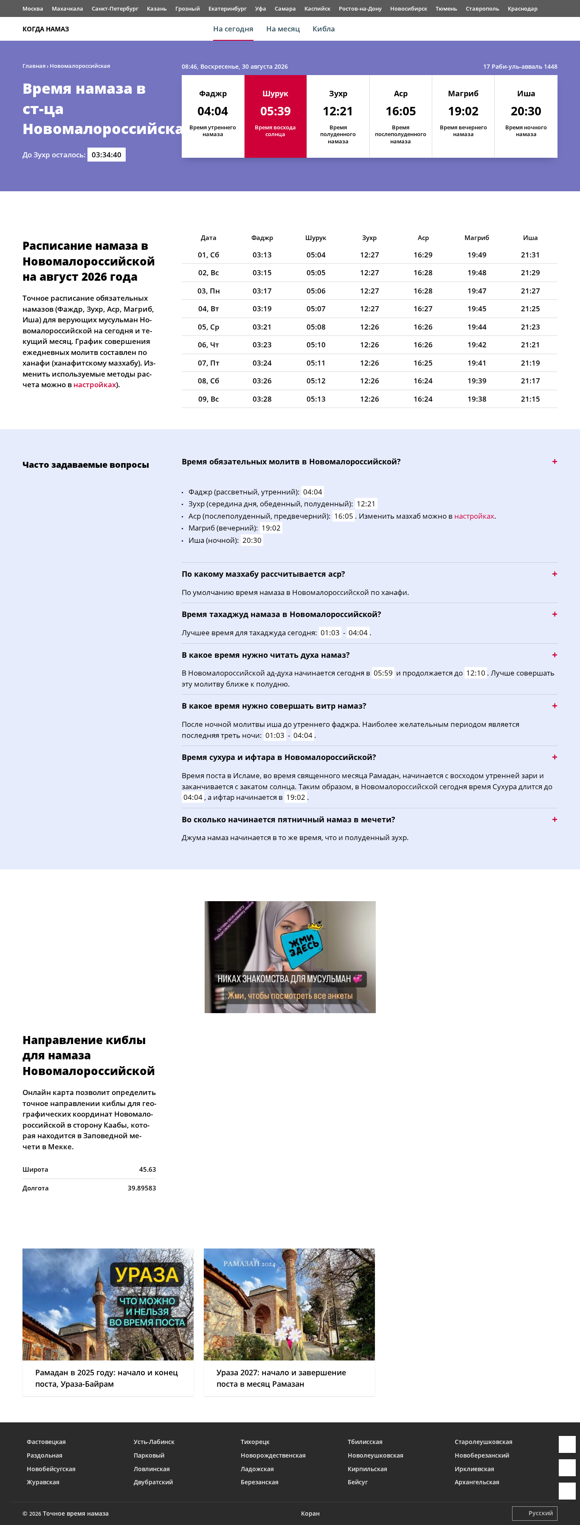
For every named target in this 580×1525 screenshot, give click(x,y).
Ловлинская (152, 1469)
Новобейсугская (51, 1469)
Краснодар (523, 8)
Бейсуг (358, 1482)
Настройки (567, 1491)
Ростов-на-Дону (360, 8)
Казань (157, 8)
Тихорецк (255, 1442)
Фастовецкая (46, 1442)
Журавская (43, 1482)
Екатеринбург (227, 8)
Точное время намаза (76, 1513)
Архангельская (477, 1482)
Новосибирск (408, 8)
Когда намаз (46, 29)
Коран (310, 1513)
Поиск (553, 29)
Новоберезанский (482, 1455)
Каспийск (317, 8)
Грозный (187, 8)
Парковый (149, 1455)
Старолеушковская (483, 1442)
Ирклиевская (474, 1469)
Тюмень (446, 8)
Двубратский (153, 1482)
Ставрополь (482, 8)
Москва (33, 8)
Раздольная (44, 1455)
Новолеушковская (375, 1455)
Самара (285, 8)
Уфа (260, 8)
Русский (541, 1513)
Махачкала (67, 8)
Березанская (260, 1482)
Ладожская (257, 1469)
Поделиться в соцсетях (567, 1467)
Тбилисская (365, 1442)
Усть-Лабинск (154, 1442)
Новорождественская (273, 1455)
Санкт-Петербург (115, 8)
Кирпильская (367, 1469)
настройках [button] (94, 384)
